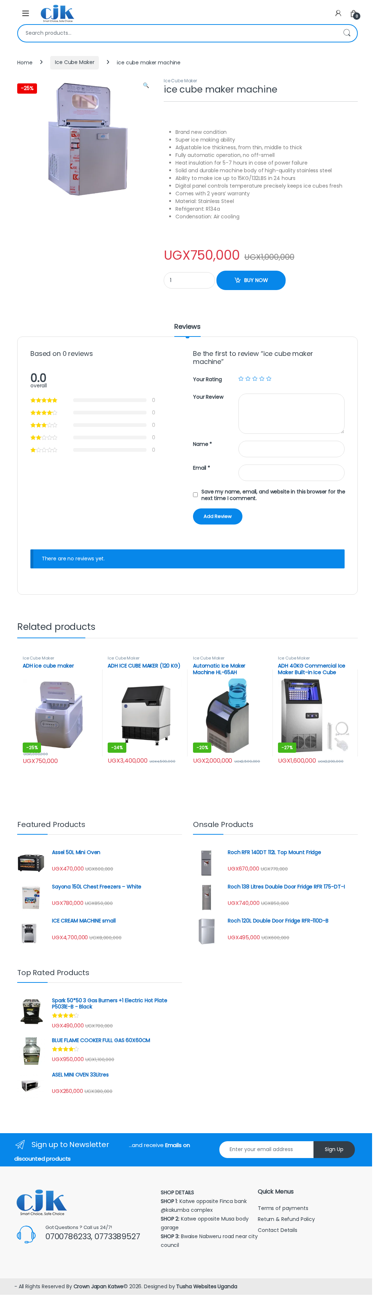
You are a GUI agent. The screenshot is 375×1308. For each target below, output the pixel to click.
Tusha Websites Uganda (206, 1286)
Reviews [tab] (187, 327)
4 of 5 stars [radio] (261, 378)
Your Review (208, 397)
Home (24, 62)
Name (202, 444)
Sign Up (334, 1149)
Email (201, 468)
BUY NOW (256, 280)
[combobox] (177, 33)
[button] (146, 85)
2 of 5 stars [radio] (247, 378)
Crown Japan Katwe (99, 1286)
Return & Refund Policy (286, 1219)
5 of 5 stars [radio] (268, 378)
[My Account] (338, 13)
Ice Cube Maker (74, 62)
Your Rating (207, 379)
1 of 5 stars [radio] (241, 378)
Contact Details (278, 1230)
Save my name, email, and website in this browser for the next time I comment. (273, 494)
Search (347, 33)
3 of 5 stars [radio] (254, 378)
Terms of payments (283, 1208)
